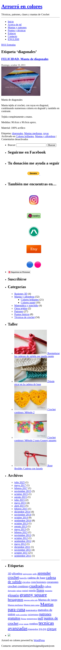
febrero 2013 (20, 532)
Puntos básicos (21, 314)
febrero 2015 (20, 508)
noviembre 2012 (22, 535)
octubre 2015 (21, 494)
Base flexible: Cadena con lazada (33, 467)
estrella (32, 590)
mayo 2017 (20, 485)
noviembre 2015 (22, 491)
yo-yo (42, 629)
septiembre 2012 (22, 541)
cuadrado (36, 586)
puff (40, 618)
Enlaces (12, 33)
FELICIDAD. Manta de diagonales (24, 59)
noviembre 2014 (22, 514)
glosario (13, 595)
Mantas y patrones (17, 27)
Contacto (12, 36)
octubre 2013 (21, 523)
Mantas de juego (47, 599)
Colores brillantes (25, 136)
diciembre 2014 (22, 511)
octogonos (33, 614)
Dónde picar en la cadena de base (34, 383)
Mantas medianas (33, 133)
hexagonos (15, 599)
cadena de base (36, 577)
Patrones (18, 311)
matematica (31, 610)
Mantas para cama (32, 605)
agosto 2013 (20, 526)
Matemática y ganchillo (26, 305)
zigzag (51, 629)
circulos (26, 582)
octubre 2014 (21, 517)
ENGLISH (13, 39)
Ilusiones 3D (20, 293)
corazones (52, 582)
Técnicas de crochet (24, 317)
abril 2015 (19, 505)
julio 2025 (19, 482)
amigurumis (27, 574)
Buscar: (12, 145)
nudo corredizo (21, 615)
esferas (18, 591)
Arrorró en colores (21, 6)
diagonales (17, 133)
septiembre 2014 (22, 520)
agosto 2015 (20, 497)
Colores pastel (28, 302)
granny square (33, 594)
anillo (35, 574)
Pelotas (23, 619)
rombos (33, 623)
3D (9, 573)
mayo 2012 (20, 544)
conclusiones (38, 582)
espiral (25, 590)
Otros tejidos (20, 308)
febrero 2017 (20, 488)
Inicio (11, 21)
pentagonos (32, 618)
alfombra (17, 573)
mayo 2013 (20, 529)
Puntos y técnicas (17, 30)
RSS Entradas (8, 44)
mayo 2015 (20, 503)
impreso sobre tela (31, 600)
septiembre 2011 (22, 555)
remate (26, 624)
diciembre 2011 (22, 547)
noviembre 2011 (22, 550)
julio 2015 (19, 500)
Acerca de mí (14, 24)
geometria (48, 591)
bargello (23, 578)
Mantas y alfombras (45, 136)
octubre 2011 (21, 552)
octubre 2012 (21, 538)
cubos (47, 586)
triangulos (33, 629)
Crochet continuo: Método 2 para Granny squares (35, 439)
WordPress (39, 640)
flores (40, 590)
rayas (46, 133)
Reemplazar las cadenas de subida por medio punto (37, 355)
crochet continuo (18, 586)
